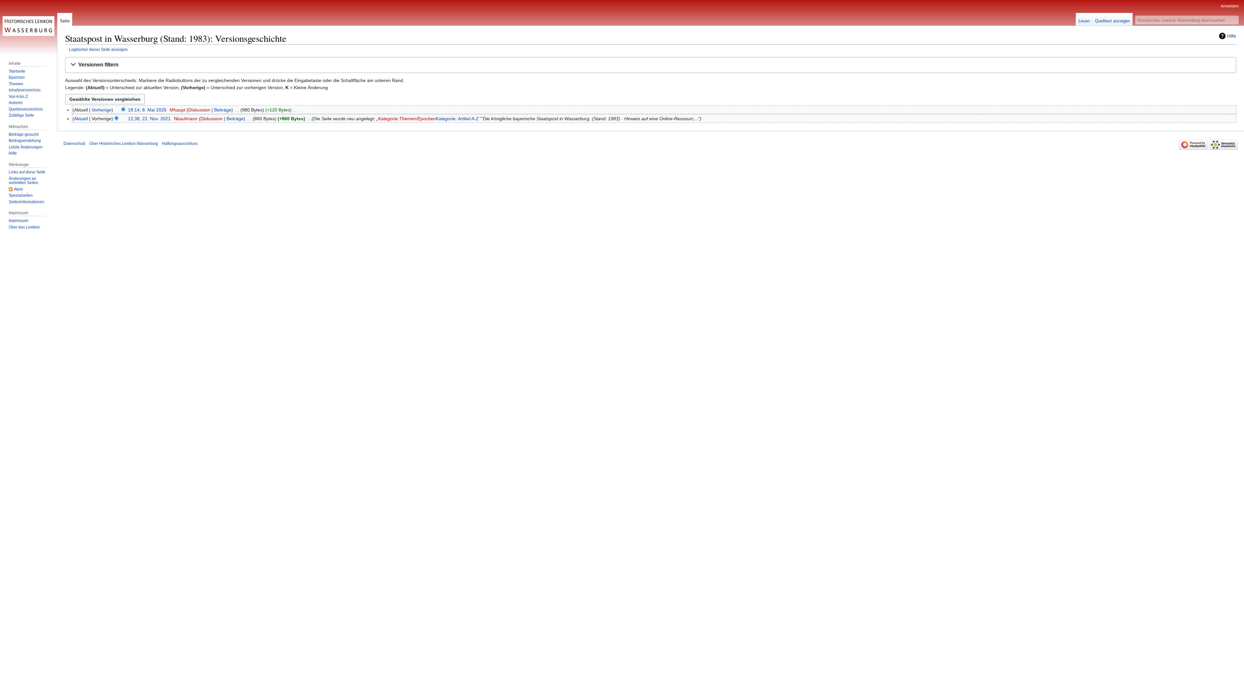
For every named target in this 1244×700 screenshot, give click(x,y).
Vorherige (101, 109)
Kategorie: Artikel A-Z (457, 118)
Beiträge (222, 109)
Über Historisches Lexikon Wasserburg (123, 143)
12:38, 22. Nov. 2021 (149, 118)
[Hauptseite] (28, 26)
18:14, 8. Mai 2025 (147, 109)
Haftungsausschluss (180, 143)
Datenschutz (74, 143)
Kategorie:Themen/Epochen (407, 118)
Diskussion (199, 109)
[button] (651, 65)
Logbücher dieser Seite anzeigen (98, 49)
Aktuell (81, 118)
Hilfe (1231, 36)
